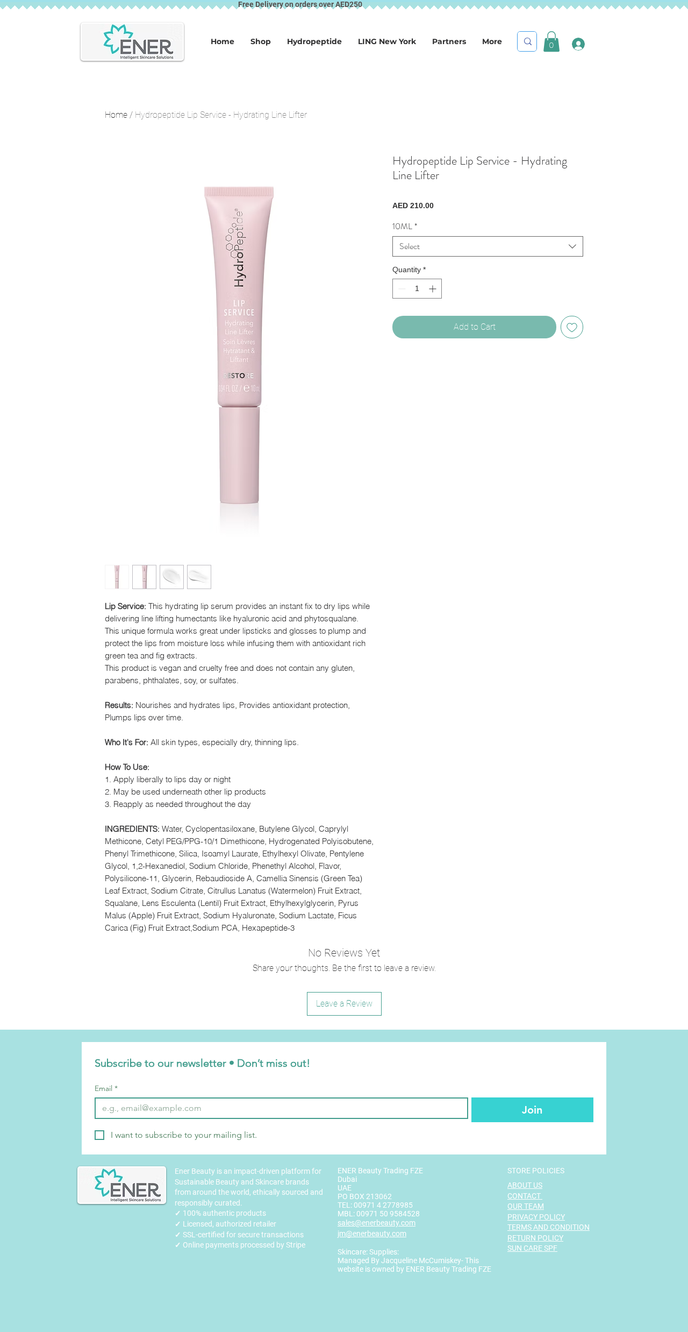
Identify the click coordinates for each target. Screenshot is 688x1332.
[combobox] (487, 246)
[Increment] (433, 288)
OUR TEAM (525, 1206)
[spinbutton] (417, 288)
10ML (404, 226)
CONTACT (524, 1196)
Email (106, 1088)
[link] (551, 41)
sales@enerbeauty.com (376, 1222)
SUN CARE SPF (532, 1248)
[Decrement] (400, 288)
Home (116, 115)
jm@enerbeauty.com (372, 1233)
